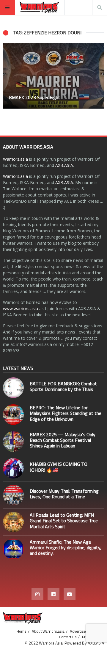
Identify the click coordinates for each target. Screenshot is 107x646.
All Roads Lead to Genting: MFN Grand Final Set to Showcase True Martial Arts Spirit (64, 520)
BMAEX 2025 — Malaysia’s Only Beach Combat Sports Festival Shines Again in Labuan (62, 440)
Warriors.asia (15, 159)
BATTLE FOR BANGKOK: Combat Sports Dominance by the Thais (63, 386)
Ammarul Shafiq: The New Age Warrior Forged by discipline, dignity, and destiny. (65, 547)
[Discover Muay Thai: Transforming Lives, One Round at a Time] (13, 495)
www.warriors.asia (20, 308)
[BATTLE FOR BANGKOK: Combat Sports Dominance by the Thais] (13, 387)
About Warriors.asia (48, 631)
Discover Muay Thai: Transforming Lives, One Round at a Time (64, 493)
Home (21, 631)
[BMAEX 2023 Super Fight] (53, 76)
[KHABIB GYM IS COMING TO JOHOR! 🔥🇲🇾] (13, 468)
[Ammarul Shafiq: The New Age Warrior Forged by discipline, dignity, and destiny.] (13, 549)
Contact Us (68, 637)
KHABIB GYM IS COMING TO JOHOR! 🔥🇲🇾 (58, 466)
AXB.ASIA (64, 165)
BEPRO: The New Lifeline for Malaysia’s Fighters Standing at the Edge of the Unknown (65, 413)
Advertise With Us (85, 631)
